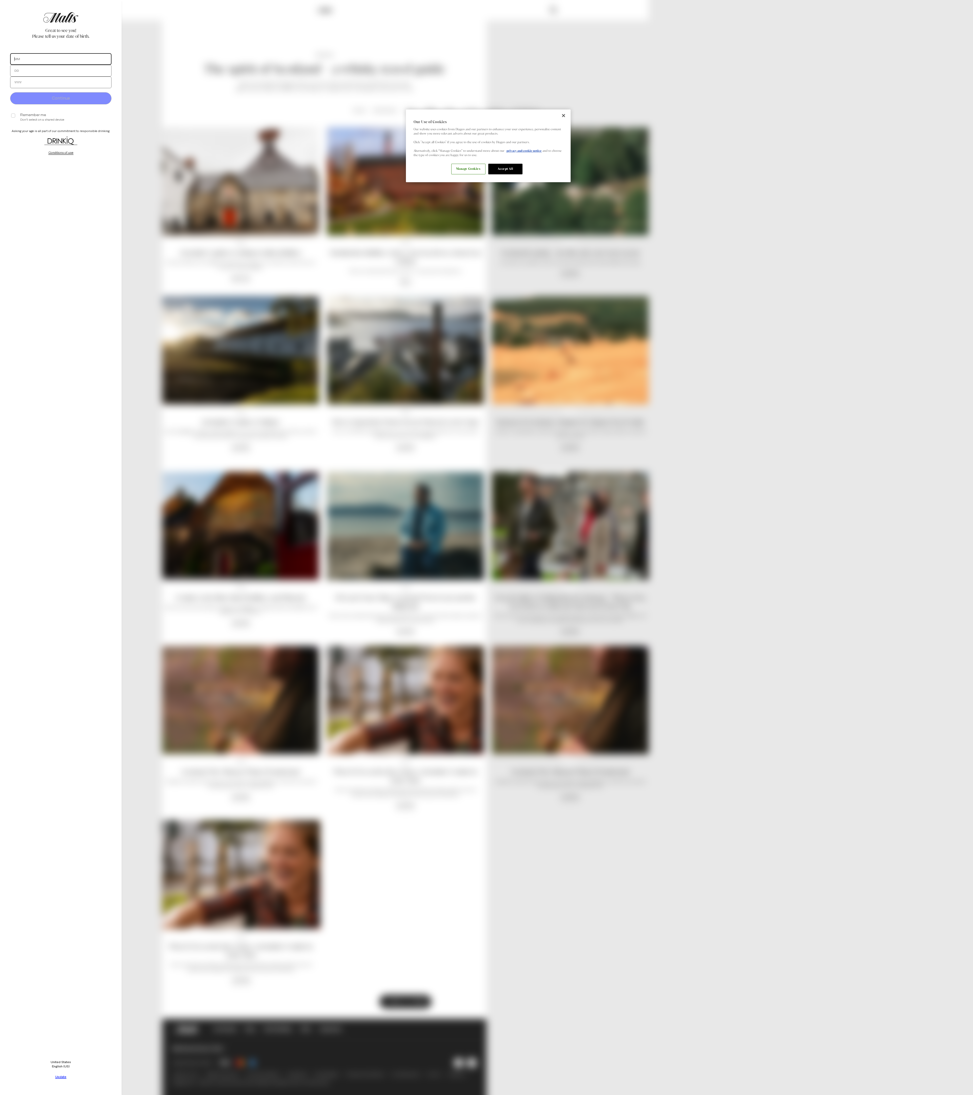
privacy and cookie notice (524, 151)
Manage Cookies (468, 169)
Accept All (505, 169)
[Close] (563, 115)
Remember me (33, 115)
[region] (488, 145)
